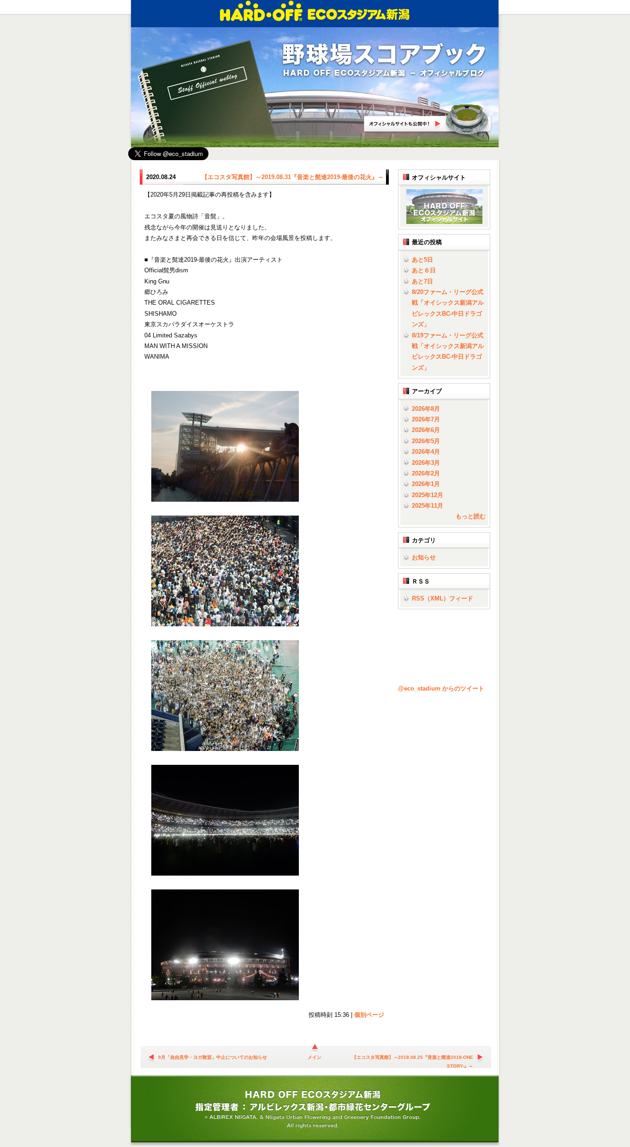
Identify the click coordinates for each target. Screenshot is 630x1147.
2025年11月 (427, 505)
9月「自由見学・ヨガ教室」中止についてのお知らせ (212, 1057)
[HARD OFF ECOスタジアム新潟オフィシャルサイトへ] (442, 221)
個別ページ (369, 1014)
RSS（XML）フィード (442, 598)
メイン (314, 1057)
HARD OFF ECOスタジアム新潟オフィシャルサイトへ (428, 119)
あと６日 (424, 270)
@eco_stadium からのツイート (441, 688)
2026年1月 (426, 483)
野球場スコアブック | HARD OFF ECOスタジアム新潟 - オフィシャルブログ (384, 60)
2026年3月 (426, 462)
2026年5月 (426, 441)
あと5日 (422, 259)
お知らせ (424, 557)
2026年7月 (426, 419)
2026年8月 (426, 408)
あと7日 (422, 281)
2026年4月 (426, 451)
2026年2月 (426, 473)
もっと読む (471, 516)
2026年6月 (426, 429)
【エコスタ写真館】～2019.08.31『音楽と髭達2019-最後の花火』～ (293, 177)
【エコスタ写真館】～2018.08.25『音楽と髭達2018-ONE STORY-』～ (412, 1059)
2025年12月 (427, 495)
